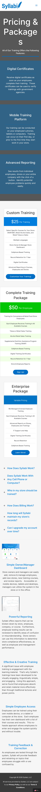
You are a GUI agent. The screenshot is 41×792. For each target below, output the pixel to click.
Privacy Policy (14, 785)
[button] (20, 276)
